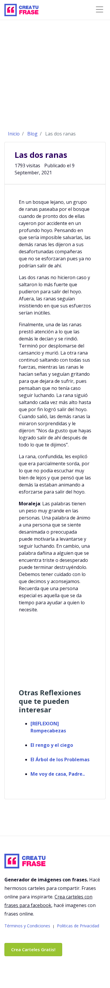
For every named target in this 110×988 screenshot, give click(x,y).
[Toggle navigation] (99, 9)
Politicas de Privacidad (78, 926)
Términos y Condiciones (27, 926)
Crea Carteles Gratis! (33, 949)
